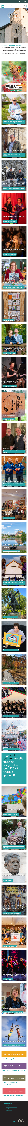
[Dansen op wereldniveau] (14, 702)
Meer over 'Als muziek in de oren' (10, 946)
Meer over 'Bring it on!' (8, 979)
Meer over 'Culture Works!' (8, 518)
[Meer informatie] (14, 405)
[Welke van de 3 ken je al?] (14, 669)
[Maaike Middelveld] (14, 241)
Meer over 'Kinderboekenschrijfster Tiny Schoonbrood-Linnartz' (13, 846)
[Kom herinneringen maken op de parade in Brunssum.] (14, 76)
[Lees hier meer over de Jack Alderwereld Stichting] (14, 438)
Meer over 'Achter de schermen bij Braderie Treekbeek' (12, 154)
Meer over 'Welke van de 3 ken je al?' (11, 682)
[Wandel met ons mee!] (14, 603)
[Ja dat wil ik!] (14, 768)
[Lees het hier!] (14, 306)
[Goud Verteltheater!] (14, 208)
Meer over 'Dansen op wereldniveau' (10, 715)
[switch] (20, 1)
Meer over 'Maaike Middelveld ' (9, 254)
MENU (3, 6)
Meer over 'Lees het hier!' (8, 320)
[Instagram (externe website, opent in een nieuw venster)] (22, 1121)
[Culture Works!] (14, 504)
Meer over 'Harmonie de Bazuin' (9, 386)
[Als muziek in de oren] (14, 932)
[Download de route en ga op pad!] (14, 998)
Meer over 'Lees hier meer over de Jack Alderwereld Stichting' (14, 451)
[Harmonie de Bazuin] (14, 372)
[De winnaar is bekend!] (14, 636)
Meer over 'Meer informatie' (9, 419)
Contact (7, 1105)
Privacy (7, 1108)
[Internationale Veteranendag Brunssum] (14, 175)
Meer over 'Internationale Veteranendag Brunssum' (14, 188)
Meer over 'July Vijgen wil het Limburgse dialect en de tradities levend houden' (13, 121)
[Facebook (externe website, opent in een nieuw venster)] (19, 1121)
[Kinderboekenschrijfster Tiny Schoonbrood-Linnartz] (14, 834)
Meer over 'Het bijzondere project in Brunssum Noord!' (13, 583)
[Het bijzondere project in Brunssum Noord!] (14, 570)
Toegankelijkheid (9, 1110)
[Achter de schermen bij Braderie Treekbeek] (14, 142)
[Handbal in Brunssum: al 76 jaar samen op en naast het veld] (14, 471)
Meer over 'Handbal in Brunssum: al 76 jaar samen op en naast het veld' (13, 484)
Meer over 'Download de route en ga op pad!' (12, 1012)
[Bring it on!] (14, 965)
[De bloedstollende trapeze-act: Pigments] (14, 1031)
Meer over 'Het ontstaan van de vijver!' (11, 551)
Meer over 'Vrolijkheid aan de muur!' (10, 814)
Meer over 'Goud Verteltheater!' (9, 221)
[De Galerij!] (14, 867)
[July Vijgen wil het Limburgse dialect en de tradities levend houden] (14, 109)
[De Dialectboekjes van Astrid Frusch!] (14, 274)
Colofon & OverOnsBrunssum (11, 1107)
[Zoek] (25, 6)
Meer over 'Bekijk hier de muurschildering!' (12, 913)
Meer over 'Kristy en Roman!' (9, 353)
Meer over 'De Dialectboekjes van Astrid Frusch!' (13, 287)
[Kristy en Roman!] (14, 339)
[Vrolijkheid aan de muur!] (14, 801)
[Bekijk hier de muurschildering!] (14, 900)
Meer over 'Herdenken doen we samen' (11, 748)
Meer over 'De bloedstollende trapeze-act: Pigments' (14, 1045)
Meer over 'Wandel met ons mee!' (10, 617)
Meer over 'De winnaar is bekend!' (10, 649)
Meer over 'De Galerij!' (7, 880)
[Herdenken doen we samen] (14, 735)
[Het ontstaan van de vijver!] (14, 537)
